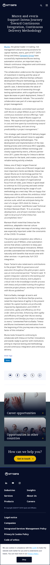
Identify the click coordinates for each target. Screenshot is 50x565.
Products (9, 501)
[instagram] (20, 483)
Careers (31, 501)
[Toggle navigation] (47, 5)
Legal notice (10, 517)
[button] (42, 5)
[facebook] (18, 375)
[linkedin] (25, 375)
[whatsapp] (40, 375)
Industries (9, 490)
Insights (31, 490)
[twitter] (32, 375)
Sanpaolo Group (27, 55)
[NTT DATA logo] (9, 5)
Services (8, 495)
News (8, 360)
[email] (10, 375)
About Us (32, 495)
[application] (25, 554)
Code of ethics (11, 539)
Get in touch (23, 458)
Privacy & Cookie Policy (16, 534)
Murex (7, 47)
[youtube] (13, 483)
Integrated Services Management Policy (25, 528)
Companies (10, 523)
